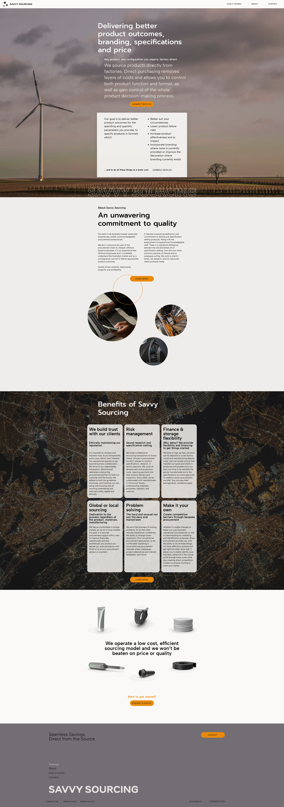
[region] (101, 619)
